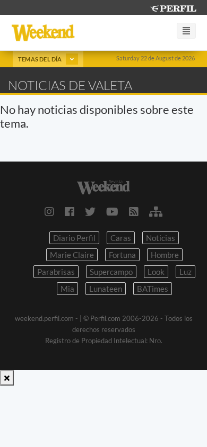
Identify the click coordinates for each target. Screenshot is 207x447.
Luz (185, 271)
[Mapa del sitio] (155, 211)
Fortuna (122, 255)
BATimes (152, 288)
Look (156, 271)
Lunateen (105, 288)
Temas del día (40, 59)
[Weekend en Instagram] (49, 211)
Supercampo (111, 271)
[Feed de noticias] (134, 211)
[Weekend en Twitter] (90, 211)
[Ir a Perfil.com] (173, 7)
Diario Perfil (74, 238)
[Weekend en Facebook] (69, 211)
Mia (67, 288)
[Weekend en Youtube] (112, 211)
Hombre (165, 255)
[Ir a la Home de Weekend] (103, 186)
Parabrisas (56, 271)
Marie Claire (72, 255)
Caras (120, 238)
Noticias (160, 238)
